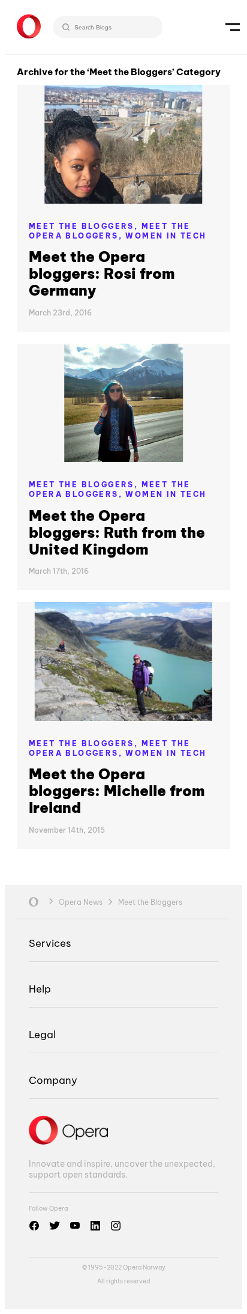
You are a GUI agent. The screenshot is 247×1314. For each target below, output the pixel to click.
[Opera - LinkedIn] (95, 1225)
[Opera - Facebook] (34, 1225)
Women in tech (165, 235)
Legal (42, 1034)
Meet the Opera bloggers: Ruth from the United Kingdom (117, 532)
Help (40, 988)
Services (50, 943)
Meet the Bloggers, (85, 226)
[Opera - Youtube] (75, 1225)
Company (53, 1080)
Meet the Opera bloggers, (110, 231)
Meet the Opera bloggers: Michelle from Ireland (117, 791)
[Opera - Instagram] (116, 1225)
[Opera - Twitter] (54, 1225)
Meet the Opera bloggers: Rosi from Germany (102, 273)
